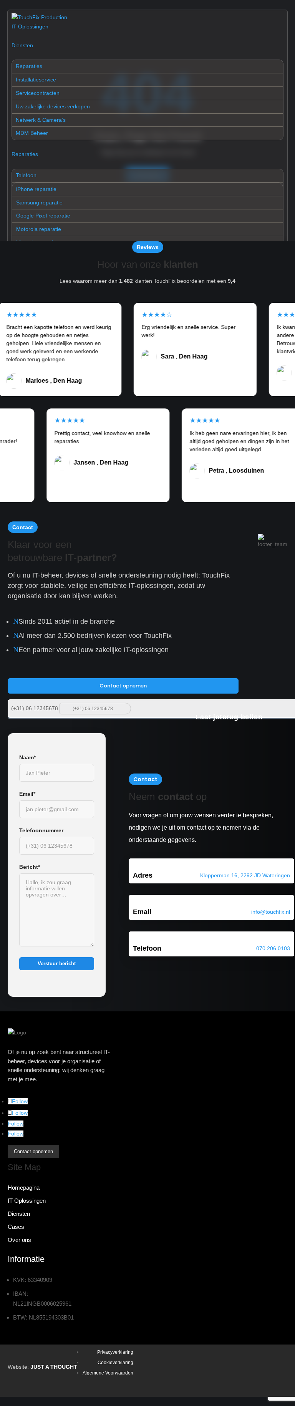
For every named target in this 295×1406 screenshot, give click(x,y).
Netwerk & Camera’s (41, 120)
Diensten (22, 45)
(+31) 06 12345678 (34, 708)
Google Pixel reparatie (43, 215)
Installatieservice (36, 79)
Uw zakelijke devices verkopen (53, 106)
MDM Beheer (32, 133)
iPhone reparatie (36, 189)
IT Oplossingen (30, 26)
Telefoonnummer (41, 830)
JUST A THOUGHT (53, 1367)
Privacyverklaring (115, 1352)
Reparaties (29, 66)
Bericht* (29, 867)
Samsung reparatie (39, 202)
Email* (27, 794)
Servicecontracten (38, 93)
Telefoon (26, 175)
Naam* (27, 757)
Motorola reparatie (38, 229)
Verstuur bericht (57, 963)
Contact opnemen (123, 685)
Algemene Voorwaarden (108, 1373)
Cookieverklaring (115, 1362)
